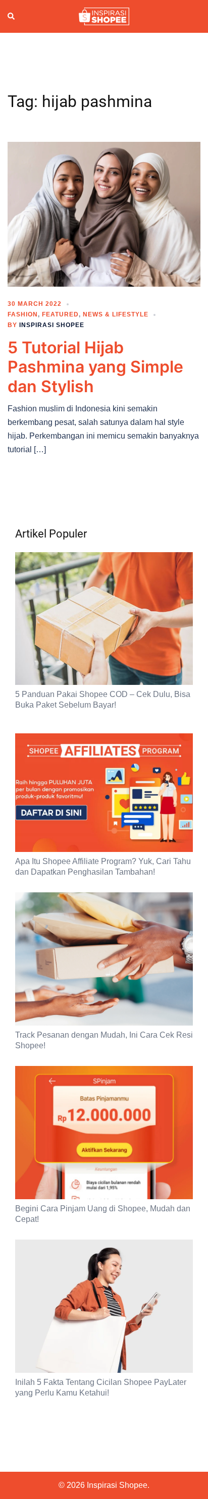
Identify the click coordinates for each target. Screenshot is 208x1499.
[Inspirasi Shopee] (104, 16)
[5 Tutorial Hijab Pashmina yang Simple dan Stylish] (104, 213)
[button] (12, 17)
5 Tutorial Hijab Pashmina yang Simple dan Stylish (95, 367)
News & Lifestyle (115, 314)
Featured (60, 314)
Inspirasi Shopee (51, 325)
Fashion (23, 314)
